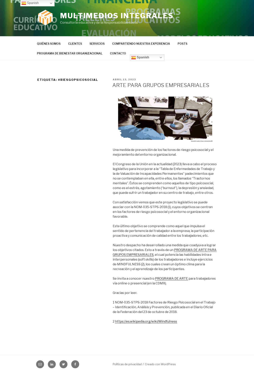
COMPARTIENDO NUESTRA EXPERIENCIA (141, 43)
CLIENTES (75, 43)
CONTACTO (118, 53)
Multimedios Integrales (117, 15)
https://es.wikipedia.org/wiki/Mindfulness (146, 321)
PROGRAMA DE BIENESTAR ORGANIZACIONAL (69, 53)
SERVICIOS (97, 43)
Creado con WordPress (160, 364)
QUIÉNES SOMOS (49, 43)
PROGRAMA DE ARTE (171, 278)
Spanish (142, 57)
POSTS (182, 43)
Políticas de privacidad (127, 364)
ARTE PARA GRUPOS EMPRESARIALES (160, 85)
